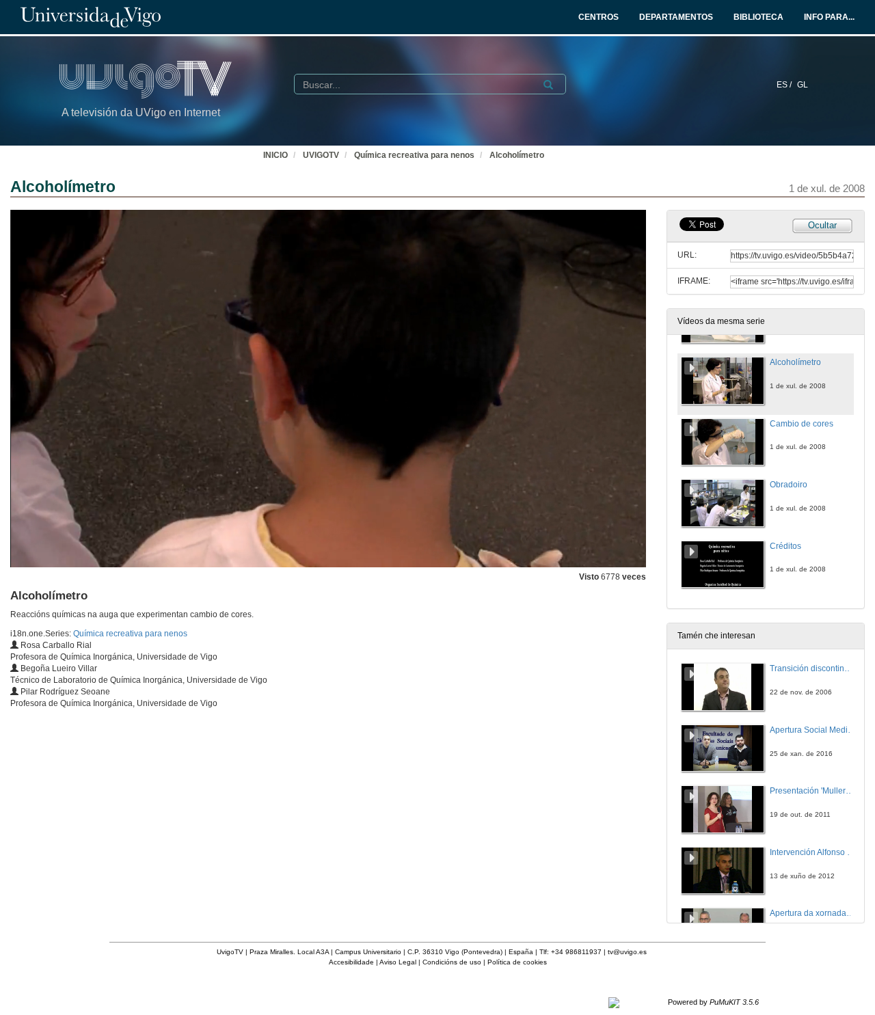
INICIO (275, 155)
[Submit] (548, 85)
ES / (785, 85)
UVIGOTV (321, 155)
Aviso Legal (397, 962)
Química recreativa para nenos (414, 155)
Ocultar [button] (822, 225)
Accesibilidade (351, 962)
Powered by (713, 1002)
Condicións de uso (451, 962)
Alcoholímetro (516, 155)
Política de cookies (517, 962)
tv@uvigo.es (627, 952)
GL (802, 85)
